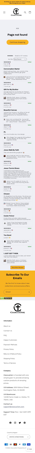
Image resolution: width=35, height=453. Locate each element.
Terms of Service (10, 363)
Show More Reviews (17, 267)
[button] (4, 12)
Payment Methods (10, 345)
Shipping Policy (9, 358)
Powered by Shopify (23, 448)
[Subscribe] (29, 292)
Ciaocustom (13, 448)
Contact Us (8, 331)
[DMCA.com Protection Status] (6, 299)
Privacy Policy (9, 349)
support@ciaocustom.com (14, 407)
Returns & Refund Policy (12, 354)
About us (7, 326)
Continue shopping (17, 42)
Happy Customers (10, 340)
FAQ (5, 335)
